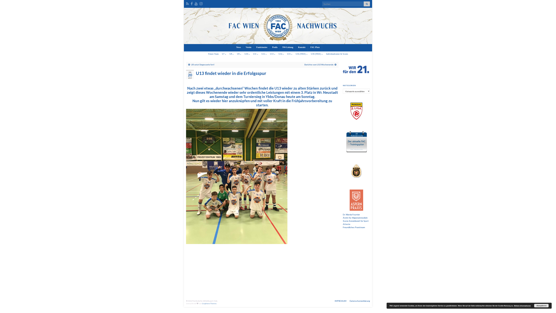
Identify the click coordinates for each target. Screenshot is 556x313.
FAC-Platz (315, 47)
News (238, 47)
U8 (231, 54)
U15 (289, 54)
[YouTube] (196, 3)
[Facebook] (192, 3)
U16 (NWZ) (301, 54)
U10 (247, 54)
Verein (248, 47)
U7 (223, 54)
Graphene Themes (209, 303)
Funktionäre (261, 47)
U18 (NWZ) (316, 54)
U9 (238, 54)
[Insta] (201, 3)
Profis (274, 47)
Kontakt (302, 47)
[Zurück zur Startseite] (278, 26)
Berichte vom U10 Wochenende (318, 64)
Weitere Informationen (522, 306)
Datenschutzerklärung (360, 301)
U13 (272, 54)
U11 (255, 54)
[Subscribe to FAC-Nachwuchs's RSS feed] (187, 3)
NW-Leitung (287, 47)
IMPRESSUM (340, 301)
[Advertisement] (278, 271)
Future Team (213, 54)
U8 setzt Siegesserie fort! (203, 64)
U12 (263, 54)
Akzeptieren (541, 305)
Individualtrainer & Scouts (337, 54)
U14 (281, 54)
